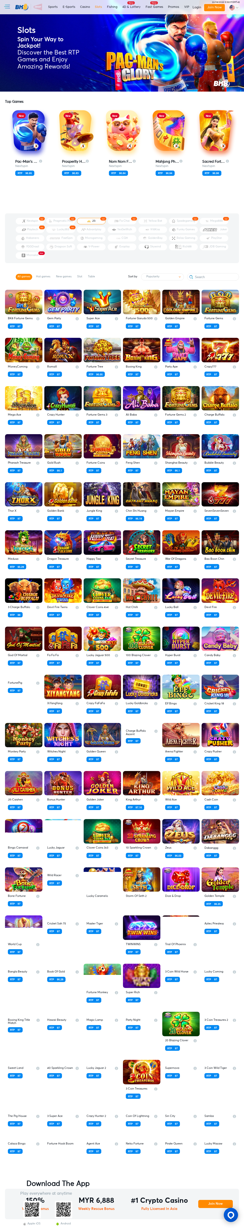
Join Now (214, 7)
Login (197, 7)
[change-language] (234, 7)
